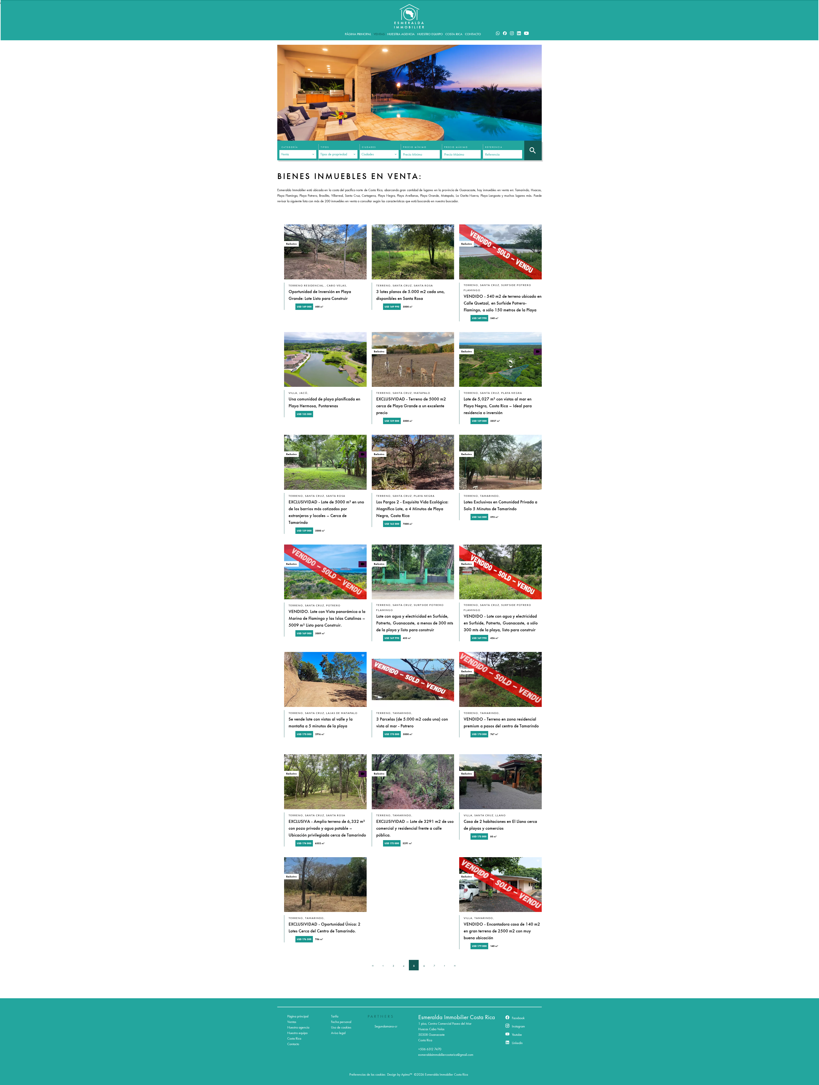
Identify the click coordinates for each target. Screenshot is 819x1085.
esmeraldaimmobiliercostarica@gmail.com (445, 1055)
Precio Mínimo (415, 147)
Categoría (290, 147)
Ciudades (369, 147)
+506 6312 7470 (429, 1049)
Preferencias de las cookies (367, 1074)
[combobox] (297, 154)
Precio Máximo (456, 147)
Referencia (493, 147)
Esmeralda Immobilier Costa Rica (456, 1017)
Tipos (325, 147)
